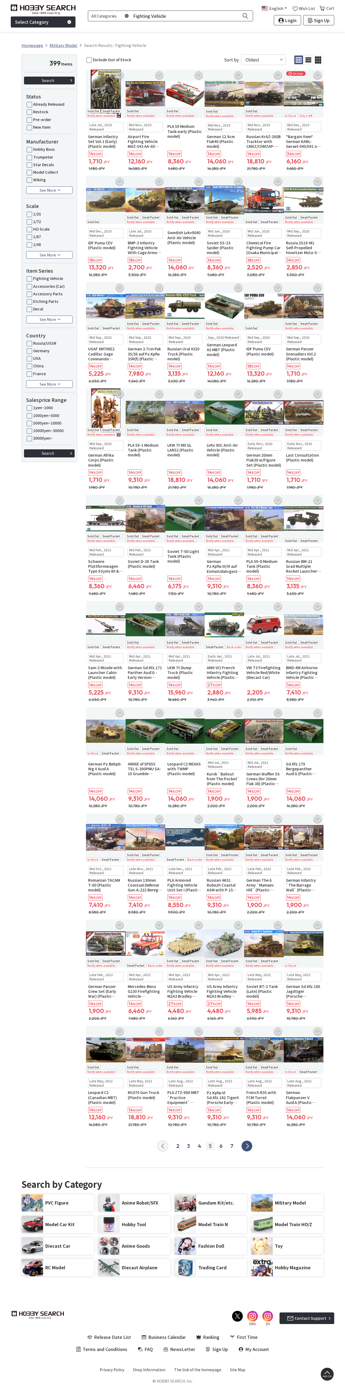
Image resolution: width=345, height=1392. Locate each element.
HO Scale (41, 229)
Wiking (39, 179)
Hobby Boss (44, 149)
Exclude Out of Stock (112, 59)
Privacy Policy (112, 1369)
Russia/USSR (44, 343)
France (39, 373)
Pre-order (42, 119)
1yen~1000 (43, 407)
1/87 (37, 236)
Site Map (237, 1369)
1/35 (37, 213)
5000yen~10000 (47, 422)
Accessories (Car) (49, 286)
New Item (41, 127)
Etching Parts (45, 301)
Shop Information (149, 1369)
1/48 (37, 244)
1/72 (37, 221)
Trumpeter (43, 157)
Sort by (231, 60)
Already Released (48, 104)
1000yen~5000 (46, 415)
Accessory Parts (48, 293)
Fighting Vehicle (48, 278)
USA (37, 358)
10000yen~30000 (48, 430)
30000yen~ (43, 438)
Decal (38, 308)
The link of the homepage (197, 1369)
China (38, 365)
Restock (40, 111)
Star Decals (43, 164)
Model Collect (45, 172)
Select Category (32, 22)
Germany (41, 350)
